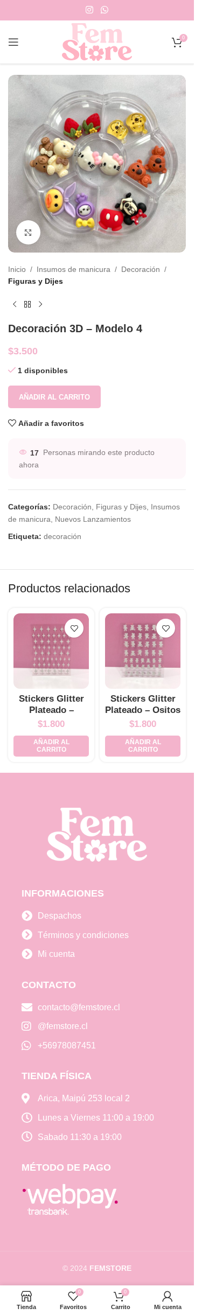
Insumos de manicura (73, 269)
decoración (62, 536)
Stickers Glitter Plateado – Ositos (142, 704)
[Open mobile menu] (13, 42)
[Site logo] (97, 41)
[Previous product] (14, 304)
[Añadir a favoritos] (74, 628)
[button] (51, 746)
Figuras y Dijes (35, 281)
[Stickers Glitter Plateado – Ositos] (142, 651)
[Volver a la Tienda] (27, 304)
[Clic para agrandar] (28, 232)
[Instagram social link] (89, 10)
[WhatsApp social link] (104, 10)
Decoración (140, 269)
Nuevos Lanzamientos (93, 519)
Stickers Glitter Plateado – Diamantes (51, 710)
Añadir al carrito (54, 397)
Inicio (17, 269)
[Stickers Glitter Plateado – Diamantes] (51, 651)
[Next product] (40, 304)
